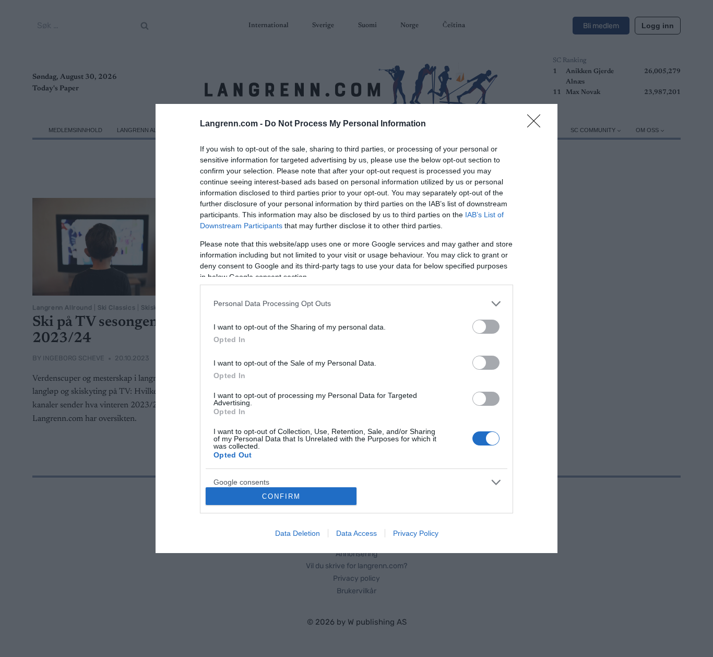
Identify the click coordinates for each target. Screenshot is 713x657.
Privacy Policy (415, 533)
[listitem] (356, 303)
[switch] (486, 327)
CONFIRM (281, 496)
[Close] (537, 124)
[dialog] (356, 328)
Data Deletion (297, 533)
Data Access (356, 533)
